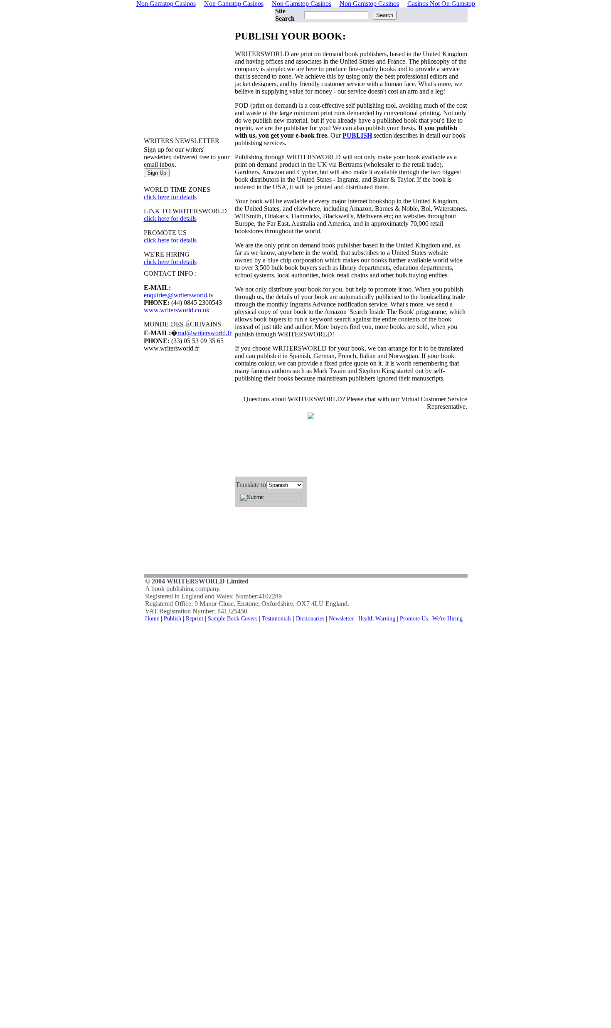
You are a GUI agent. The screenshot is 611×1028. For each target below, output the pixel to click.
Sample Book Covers (232, 618)
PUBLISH (357, 135)
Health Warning (376, 618)
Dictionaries (310, 618)
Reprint (194, 618)
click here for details (170, 196)
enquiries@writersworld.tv (179, 295)
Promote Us (414, 618)
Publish (172, 618)
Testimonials (276, 618)
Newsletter (341, 618)
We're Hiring (447, 618)
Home (152, 618)
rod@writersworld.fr (204, 332)
